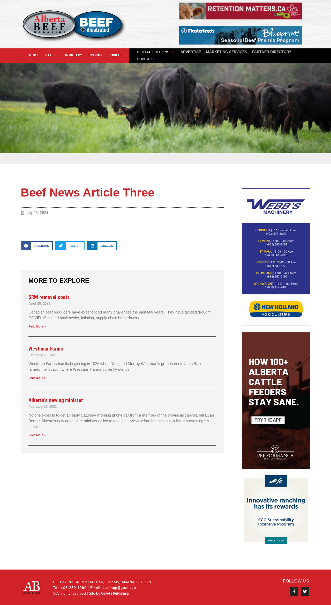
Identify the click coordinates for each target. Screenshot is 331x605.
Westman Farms (45, 349)
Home (34, 55)
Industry (73, 55)
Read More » (37, 326)
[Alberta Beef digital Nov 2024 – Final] (240, 18)
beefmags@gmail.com (119, 588)
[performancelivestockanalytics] (276, 467)
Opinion (95, 55)
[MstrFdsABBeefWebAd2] (240, 43)
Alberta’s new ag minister (55, 400)
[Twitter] (305, 591)
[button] (156, 52)
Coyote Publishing (115, 593)
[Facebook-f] (294, 591)
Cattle (51, 55)
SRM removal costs (49, 297)
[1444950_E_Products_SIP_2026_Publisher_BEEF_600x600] (276, 542)
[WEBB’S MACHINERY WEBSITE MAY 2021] (276, 324)
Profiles (118, 55)
